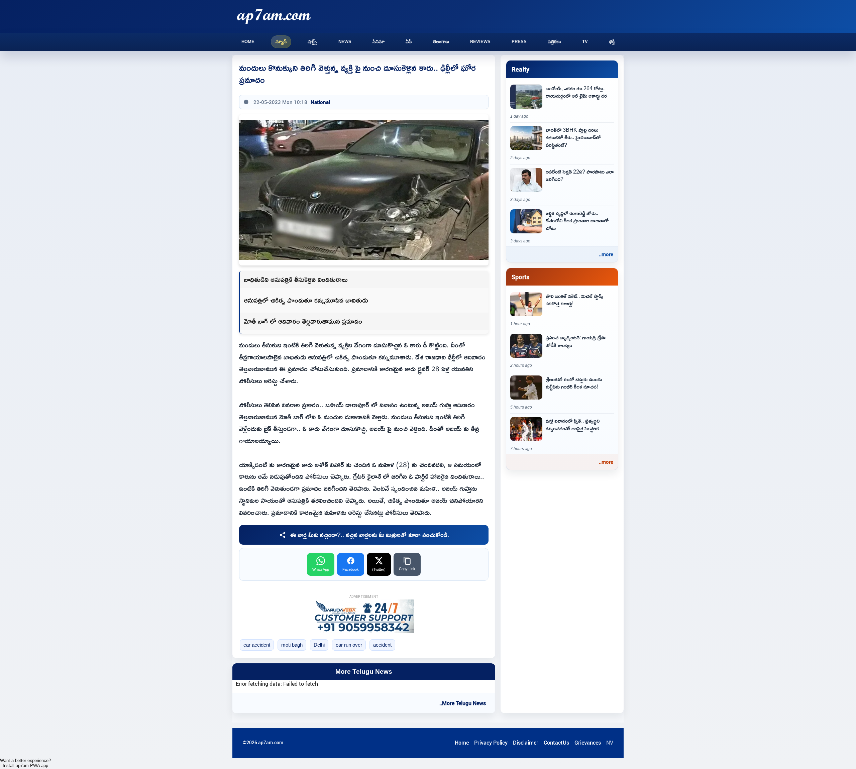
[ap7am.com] (274, 16)
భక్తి (612, 41)
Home (247, 41)
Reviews (480, 41)
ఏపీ (409, 41)
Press (519, 41)
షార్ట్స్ (312, 41)
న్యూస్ (281, 41)
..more (606, 254)
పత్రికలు (554, 41)
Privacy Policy (491, 742)
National (320, 102)
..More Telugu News (462, 703)
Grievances (587, 742)
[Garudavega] (364, 616)
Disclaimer (525, 742)
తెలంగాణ (441, 41)
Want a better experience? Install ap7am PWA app (25, 763)
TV (585, 41)
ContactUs (556, 742)
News (344, 41)
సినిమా (378, 41)
